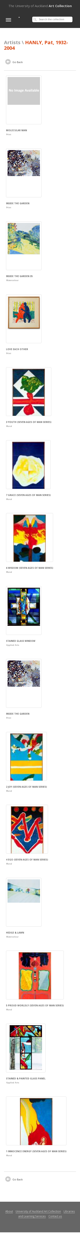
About (9, 1211)
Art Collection (40, 6)
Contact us (55, 1216)
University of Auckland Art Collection (38, 1211)
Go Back (17, 62)
